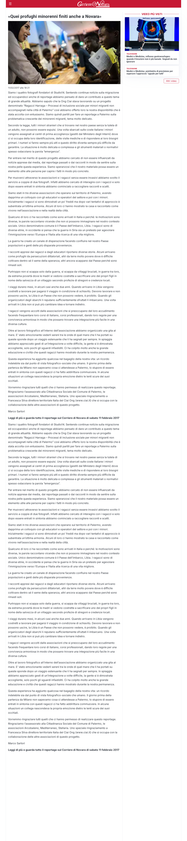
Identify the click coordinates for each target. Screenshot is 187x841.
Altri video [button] (171, 81)
